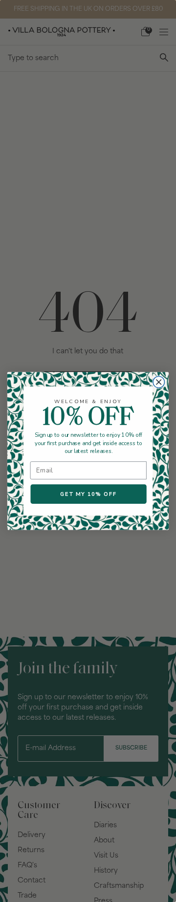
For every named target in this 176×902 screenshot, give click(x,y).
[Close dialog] (159, 382)
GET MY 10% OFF (88, 493)
